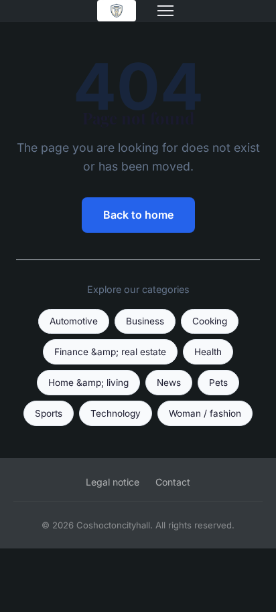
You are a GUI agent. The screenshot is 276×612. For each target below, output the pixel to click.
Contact (172, 482)
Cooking (209, 321)
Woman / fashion (205, 413)
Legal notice (112, 482)
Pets (218, 382)
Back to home (138, 214)
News (169, 382)
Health (208, 351)
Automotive (74, 321)
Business (145, 321)
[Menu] (165, 10)
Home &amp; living (88, 382)
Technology (115, 413)
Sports (48, 413)
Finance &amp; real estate (110, 351)
